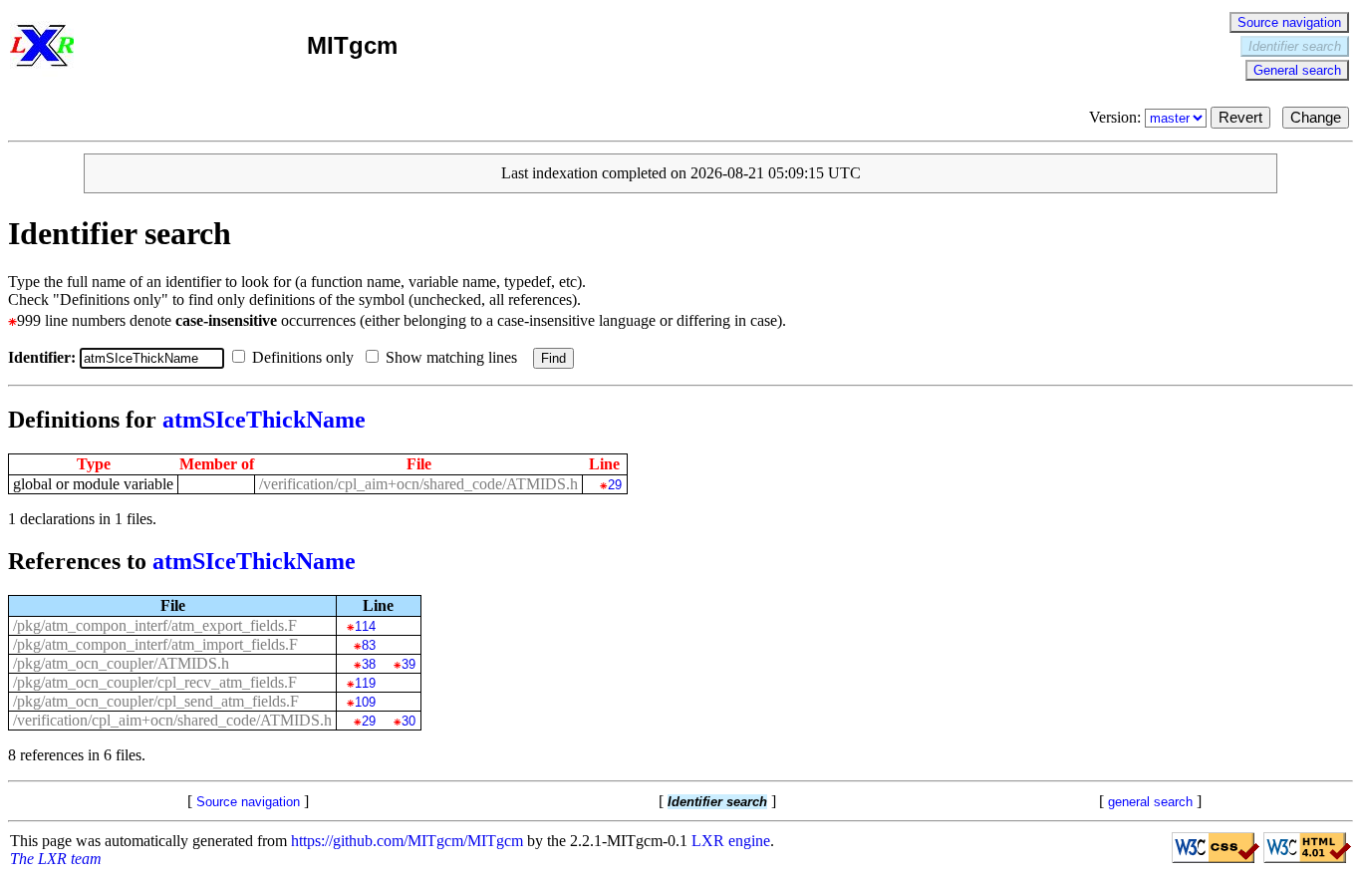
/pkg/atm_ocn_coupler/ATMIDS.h (121, 663)
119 (365, 683)
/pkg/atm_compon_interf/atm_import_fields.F (155, 644)
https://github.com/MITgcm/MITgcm (407, 840)
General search (1297, 70)
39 (408, 664)
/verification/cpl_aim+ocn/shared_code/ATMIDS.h (418, 483)
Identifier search (1294, 46)
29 (614, 484)
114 (365, 626)
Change (1315, 118)
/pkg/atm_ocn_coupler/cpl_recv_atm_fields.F (155, 682)
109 (365, 702)
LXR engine (730, 840)
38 (368, 664)
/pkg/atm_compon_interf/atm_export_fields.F (155, 625)
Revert (1240, 118)
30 (408, 721)
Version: (1117, 117)
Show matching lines (453, 357)
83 (368, 645)
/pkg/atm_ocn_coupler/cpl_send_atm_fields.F (156, 701)
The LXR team (56, 858)
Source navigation (1289, 22)
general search (1150, 801)
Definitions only (305, 357)
